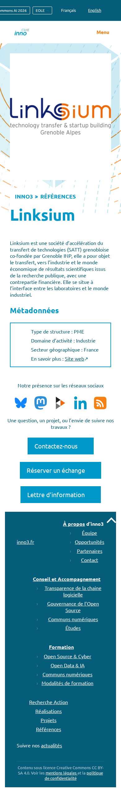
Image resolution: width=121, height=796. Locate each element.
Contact (89, 560)
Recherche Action (48, 702)
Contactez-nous (56, 446)
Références (48, 729)
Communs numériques (73, 619)
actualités (51, 745)
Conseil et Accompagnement (67, 579)
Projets (48, 720)
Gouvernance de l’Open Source (73, 606)
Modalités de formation (67, 683)
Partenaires (89, 551)
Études (73, 628)
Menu (102, 32)
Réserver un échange (56, 470)
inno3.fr (25, 542)
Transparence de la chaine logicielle (73, 591)
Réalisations (48, 711)
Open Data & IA (68, 665)
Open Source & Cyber (67, 656)
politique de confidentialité (74, 775)
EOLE (40, 10)
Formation (61, 647)
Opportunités (89, 542)
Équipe (89, 533)
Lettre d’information (56, 494)
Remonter (111, 520)
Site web (74, 358)
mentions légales (62, 772)
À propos (74, 523)
